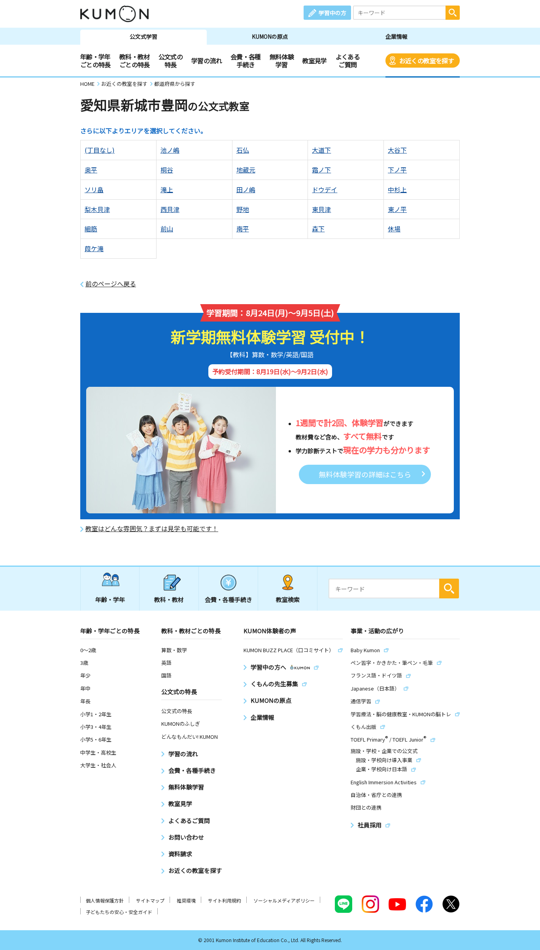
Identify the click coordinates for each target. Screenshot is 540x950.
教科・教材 (169, 599)
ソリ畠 (94, 189)
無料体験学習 (282, 60)
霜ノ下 (321, 169)
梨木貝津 (97, 209)
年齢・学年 (110, 599)
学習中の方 (332, 13)
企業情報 (396, 36)
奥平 (91, 169)
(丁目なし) (100, 150)
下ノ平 (397, 169)
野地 (242, 209)
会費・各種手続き (245, 60)
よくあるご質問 (348, 60)
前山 (166, 228)
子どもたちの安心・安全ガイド (119, 911)
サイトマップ (150, 900)
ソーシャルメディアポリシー (284, 900)
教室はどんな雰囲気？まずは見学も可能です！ (151, 528)
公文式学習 (143, 36)
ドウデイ (324, 189)
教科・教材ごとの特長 (134, 60)
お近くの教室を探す (426, 60)
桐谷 (166, 169)
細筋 (91, 228)
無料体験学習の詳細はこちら (365, 474)
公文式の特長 (171, 60)
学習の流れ (206, 60)
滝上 (166, 189)
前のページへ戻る (110, 284)
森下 (318, 228)
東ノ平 (397, 209)
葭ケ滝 (94, 248)
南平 (242, 228)
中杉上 (397, 189)
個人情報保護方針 (105, 900)
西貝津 (169, 209)
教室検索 (288, 599)
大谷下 (397, 150)
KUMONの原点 (270, 36)
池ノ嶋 (169, 150)
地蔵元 (245, 169)
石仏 (242, 150)
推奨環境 (186, 900)
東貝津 (321, 209)
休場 (394, 228)
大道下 (321, 150)
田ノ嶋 (245, 189)
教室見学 (314, 60)
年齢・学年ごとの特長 (95, 60)
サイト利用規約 (224, 900)
